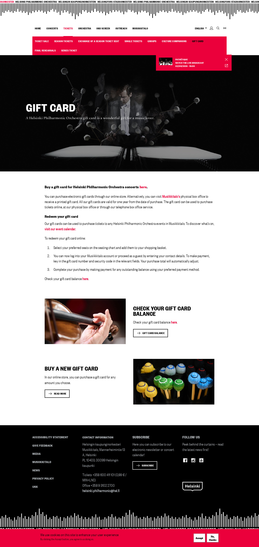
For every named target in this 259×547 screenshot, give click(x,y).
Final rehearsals (45, 50)
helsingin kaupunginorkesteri (77, 1)
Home (38, 28)
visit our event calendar (60, 228)
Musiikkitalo (140, 28)
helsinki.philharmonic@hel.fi (101, 490)
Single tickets (133, 41)
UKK (35, 486)
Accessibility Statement (50, 437)
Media (36, 453)
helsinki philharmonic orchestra (36, 1)
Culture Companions (174, 41)
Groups (152, 41)
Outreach (121, 28)
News (36, 470)
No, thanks (213, 537)
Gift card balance (153, 333)
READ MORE (60, 393)
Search (218, 28)
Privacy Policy (43, 478)
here (85, 278)
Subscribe (148, 465)
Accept (199, 538)
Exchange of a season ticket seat (98, 41)
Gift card (198, 41)
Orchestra (84, 28)
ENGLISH (200, 28)
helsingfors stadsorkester (115, 1)
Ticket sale (42, 41)
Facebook (185, 460)
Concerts (52, 28)
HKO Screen (103, 28)
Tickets (68, 28)
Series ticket (69, 50)
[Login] (211, 32)
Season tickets (63, 41)
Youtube (201, 460)
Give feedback (42, 445)
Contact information (97, 437)
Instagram (193, 460)
